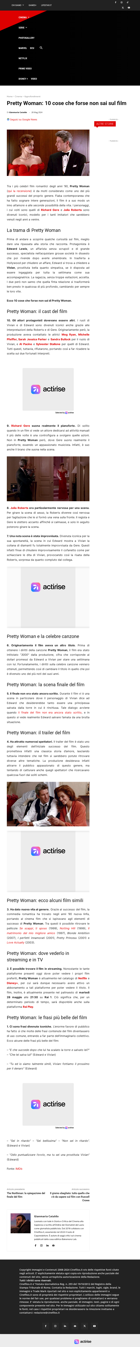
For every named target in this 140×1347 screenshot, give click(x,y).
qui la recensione (19, 191)
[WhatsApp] (69, 121)
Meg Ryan (69, 334)
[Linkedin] (77, 121)
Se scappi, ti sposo (33, 928)
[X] (123, 8)
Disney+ (12, 983)
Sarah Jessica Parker (32, 339)
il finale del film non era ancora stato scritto (50, 712)
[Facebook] (116, 3)
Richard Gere (20, 425)
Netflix (82, 978)
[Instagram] (121, 3)
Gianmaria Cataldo (18, 112)
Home (10, 96)
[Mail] (53, 1244)
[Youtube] (129, 8)
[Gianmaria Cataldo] (21, 1230)
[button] (41, 47)
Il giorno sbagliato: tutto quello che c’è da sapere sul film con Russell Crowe (69, 1197)
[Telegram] (85, 121)
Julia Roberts (19, 508)
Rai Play (28, 1006)
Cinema (18, 96)
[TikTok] (127, 3)
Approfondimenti (32, 96)
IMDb (19, 1168)
